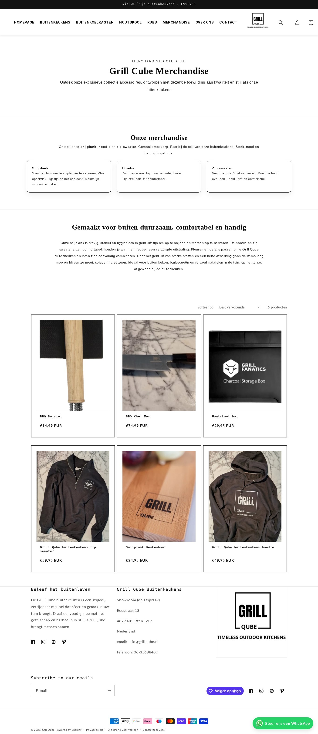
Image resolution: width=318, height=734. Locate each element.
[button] (283, 22)
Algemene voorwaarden (123, 729)
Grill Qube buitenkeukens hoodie (243, 547)
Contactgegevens (154, 729)
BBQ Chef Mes (138, 416)
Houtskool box (225, 416)
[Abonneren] (109, 690)
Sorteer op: (205, 307)
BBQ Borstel (51, 416)
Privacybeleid (95, 729)
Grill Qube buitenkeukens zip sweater (68, 549)
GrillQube (48, 729)
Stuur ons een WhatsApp (287, 723)
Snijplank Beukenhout (146, 547)
